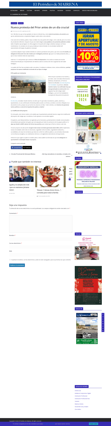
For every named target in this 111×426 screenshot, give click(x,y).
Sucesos (68, 10)
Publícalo (28, 147)
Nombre (12, 235)
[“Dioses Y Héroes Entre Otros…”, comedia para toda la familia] (26, 167)
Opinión (44, 10)
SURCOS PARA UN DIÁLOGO (89, 10)
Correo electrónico (15, 243)
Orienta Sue (78, 390)
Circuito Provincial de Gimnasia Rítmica (23, 154)
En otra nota (14, 101)
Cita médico (78, 409)
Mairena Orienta (79, 404)
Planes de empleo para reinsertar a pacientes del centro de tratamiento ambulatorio (59, 171)
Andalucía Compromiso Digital (83, 393)
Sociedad (60, 10)
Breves (22, 10)
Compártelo (17, 147)
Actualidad (13, 10)
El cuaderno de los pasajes (18, 14)
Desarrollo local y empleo (81, 406)
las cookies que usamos (49, 423)
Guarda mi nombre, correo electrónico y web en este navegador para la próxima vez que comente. (41, 260)
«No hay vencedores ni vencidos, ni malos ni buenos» (56, 155)
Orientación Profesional (81, 396)
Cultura (29, 10)
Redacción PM (27, 31)
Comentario (13, 213)
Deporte (37, 10)
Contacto (76, 10)
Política (52, 10)
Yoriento (77, 401)
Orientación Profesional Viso (82, 398)
